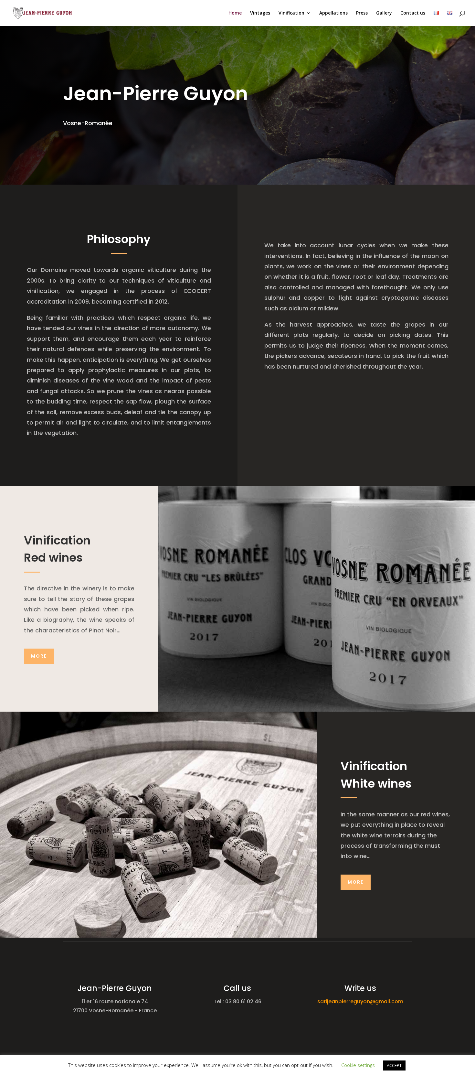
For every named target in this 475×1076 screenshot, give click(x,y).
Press (362, 13)
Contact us (412, 13)
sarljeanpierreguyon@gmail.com (360, 1001)
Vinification (291, 13)
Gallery (384, 13)
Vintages (260, 13)
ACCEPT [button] (394, 1065)
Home (235, 13)
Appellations (333, 13)
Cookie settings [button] (358, 1065)
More (39, 656)
